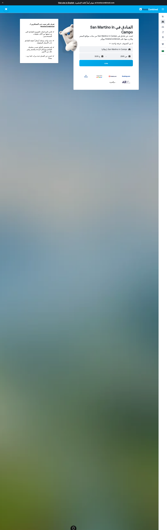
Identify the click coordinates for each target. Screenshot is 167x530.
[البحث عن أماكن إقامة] (163, 21)
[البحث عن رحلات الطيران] (163, 16)
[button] (2, 2)
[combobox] (121, 43)
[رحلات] (163, 44)
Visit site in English (66, 2)
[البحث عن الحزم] (163, 32)
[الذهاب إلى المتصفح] (163, 37)
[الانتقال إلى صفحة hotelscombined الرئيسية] (148, 9)
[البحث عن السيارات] (163, 26)
